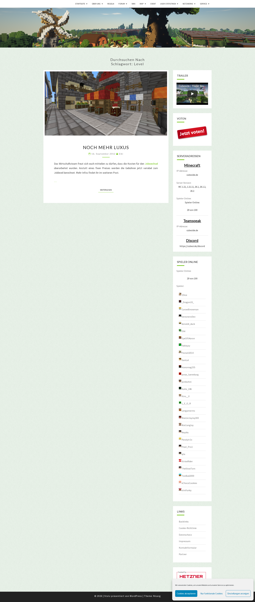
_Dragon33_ (188, 302)
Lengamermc (188, 410)
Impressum (184, 541)
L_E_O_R (186, 403)
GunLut (185, 359)
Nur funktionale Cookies (211, 593)
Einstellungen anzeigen (238, 593)
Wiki (133, 3)
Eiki (121, 153)
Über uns (96, 3)
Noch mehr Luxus (106, 147)
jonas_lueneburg (190, 374)
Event (153, 3)
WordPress (136, 595)
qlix (183, 453)
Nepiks (185, 432)
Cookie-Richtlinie (188, 528)
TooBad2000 (188, 475)
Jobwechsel (151, 163)
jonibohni (186, 381)
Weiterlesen (106, 189)
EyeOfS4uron (188, 338)
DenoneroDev (188, 316)
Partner (183, 554)
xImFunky (186, 490)
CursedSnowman (190, 309)
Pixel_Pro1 (187, 446)
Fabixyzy (186, 345)
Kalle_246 (187, 388)
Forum (121, 3)
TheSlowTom (188, 468)
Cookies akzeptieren (186, 593)
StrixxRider (187, 461)
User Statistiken (168, 3)
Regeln (110, 3)
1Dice (184, 294)
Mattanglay (187, 425)
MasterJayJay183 (190, 417)
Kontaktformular (188, 547)
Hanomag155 (188, 367)
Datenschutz (185, 534)
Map (142, 3)
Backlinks (184, 521)
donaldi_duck (188, 323)
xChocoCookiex (189, 482)
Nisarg (157, 595)
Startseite (80, 3)
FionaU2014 (187, 352)
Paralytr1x (187, 439)
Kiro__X (185, 396)
